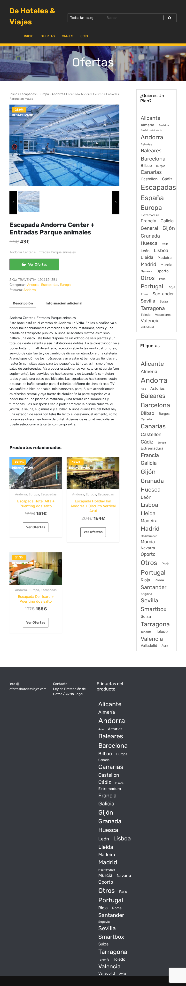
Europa (44, 94)
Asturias (146, 144)
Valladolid (147, 327)
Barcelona (153, 158)
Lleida (147, 257)
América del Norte (151, 130)
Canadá (146, 419)
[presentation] (13, 203)
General (149, 228)
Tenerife (146, 632)
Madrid (148, 264)
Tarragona (153, 308)
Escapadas (28, 94)
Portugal (152, 286)
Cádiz (167, 178)
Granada (150, 236)
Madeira (165, 257)
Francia (148, 221)
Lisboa (161, 250)
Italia (165, 244)
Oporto (162, 271)
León (145, 251)
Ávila (165, 646)
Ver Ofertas (37, 264)
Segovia (146, 594)
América (164, 125)
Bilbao (146, 165)
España (152, 198)
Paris (162, 279)
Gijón (169, 228)
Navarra (146, 271)
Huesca (149, 243)
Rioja (171, 287)
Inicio (13, 94)
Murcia (166, 264)
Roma (144, 294)
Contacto (60, 684)
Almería (147, 125)
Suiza (164, 301)
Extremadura (150, 215)
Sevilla (148, 301)
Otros (148, 278)
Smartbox (154, 609)
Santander (163, 293)
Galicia (167, 221)
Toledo (146, 315)
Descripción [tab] (23, 303)
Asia (143, 388)
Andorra (57, 94)
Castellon (149, 179)
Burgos (160, 166)
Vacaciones (163, 315)
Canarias (151, 172)
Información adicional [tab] (64, 303)
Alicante (150, 118)
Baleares (151, 151)
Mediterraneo (149, 536)
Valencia (150, 321)
